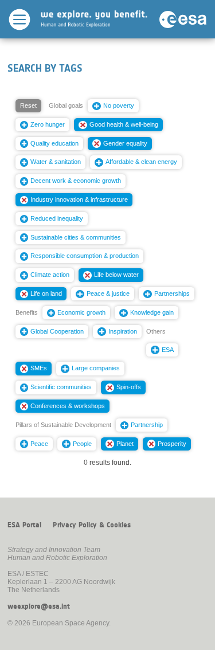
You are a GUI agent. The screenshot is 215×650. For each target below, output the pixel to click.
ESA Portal (24, 525)
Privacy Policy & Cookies (92, 525)
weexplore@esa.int (38, 606)
